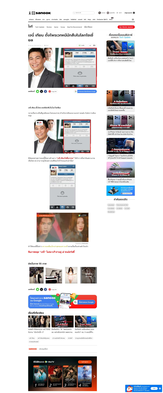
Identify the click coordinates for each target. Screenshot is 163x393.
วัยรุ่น (89, 19)
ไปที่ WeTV (85, 362)
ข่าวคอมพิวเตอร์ (33, 342)
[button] (74, 13)
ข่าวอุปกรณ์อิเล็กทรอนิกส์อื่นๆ (83, 338)
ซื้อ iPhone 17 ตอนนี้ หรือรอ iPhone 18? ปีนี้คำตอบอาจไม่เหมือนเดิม (120, 180)
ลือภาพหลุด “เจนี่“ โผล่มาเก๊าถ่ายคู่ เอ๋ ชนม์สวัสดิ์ (51, 251)
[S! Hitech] (33, 349)
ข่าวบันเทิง (55, 19)
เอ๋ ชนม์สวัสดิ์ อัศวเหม (59, 338)
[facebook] (45, 91)
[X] (41, 91)
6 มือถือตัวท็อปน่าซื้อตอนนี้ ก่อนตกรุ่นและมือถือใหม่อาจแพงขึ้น (120, 109)
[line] (37, 91)
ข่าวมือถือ (119, 208)
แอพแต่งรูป (111, 205)
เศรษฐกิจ (66, 19)
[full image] (36, 275)
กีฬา (60, 19)
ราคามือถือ (111, 208)
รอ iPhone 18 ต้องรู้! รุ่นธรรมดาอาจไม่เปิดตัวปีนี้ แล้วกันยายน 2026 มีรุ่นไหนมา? (120, 134)
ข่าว (43, 19)
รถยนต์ (80, 19)
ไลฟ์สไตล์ (73, 19)
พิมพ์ (47, 45)
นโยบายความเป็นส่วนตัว (138, 390)
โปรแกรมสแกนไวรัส (122, 205)
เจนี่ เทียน (32, 338)
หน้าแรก (31, 19)
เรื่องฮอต (38, 19)
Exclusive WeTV (102, 19)
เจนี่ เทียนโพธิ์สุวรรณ (44, 338)
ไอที (85, 19)
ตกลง (154, 388)
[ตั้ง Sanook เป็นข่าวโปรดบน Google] (62, 300)
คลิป (94, 19)
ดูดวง (48, 19)
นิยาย (110, 19)
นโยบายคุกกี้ (147, 390)
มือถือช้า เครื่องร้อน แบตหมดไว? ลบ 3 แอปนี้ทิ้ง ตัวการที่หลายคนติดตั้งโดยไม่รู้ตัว (120, 60)
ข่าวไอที (70, 338)
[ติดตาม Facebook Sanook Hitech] (120, 190)
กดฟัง (82, 45)
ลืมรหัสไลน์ (111, 212)
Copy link (54, 91)
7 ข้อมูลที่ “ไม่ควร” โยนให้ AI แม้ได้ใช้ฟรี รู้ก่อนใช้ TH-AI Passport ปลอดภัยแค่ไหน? (120, 158)
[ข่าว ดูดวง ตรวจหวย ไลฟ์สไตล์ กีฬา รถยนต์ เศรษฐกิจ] (39, 13)
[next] (94, 376)
